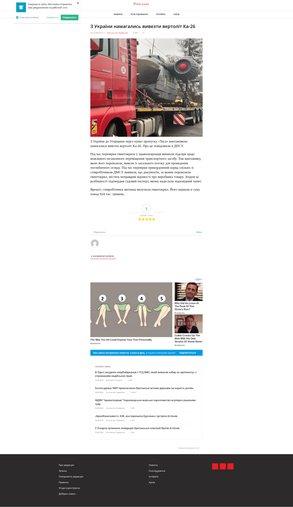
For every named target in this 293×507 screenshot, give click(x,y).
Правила (64, 482)
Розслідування (139, 14)
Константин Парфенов (117, 32)
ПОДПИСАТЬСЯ (187, 352)
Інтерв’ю (160, 14)
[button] (231, 14)
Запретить (52, 17)
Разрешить (69, 17)
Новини (118, 14)
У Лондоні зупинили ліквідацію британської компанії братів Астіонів (137, 428)
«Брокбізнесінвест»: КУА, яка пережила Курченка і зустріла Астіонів (136, 416)
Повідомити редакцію (71, 476)
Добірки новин (67, 493)
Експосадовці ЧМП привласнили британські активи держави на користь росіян (144, 388)
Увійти (198, 232)
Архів (176, 14)
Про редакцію (66, 465)
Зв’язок (63, 470)
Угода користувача (69, 487)
